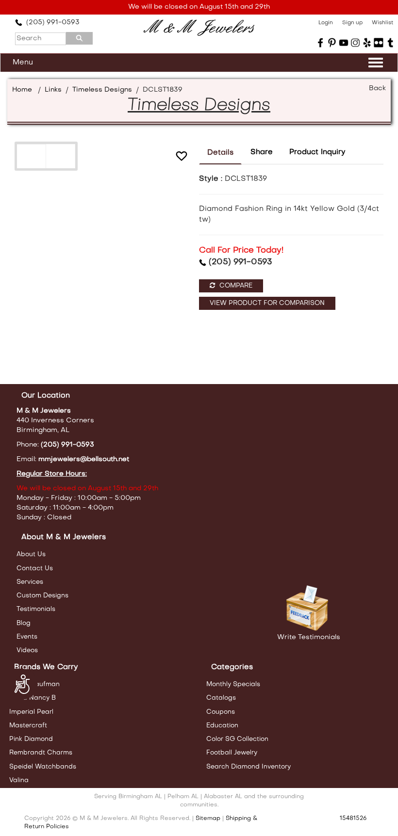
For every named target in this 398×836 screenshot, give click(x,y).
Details (220, 152)
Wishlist (382, 23)
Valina (19, 780)
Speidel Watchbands (42, 767)
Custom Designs (42, 596)
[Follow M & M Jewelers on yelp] (367, 43)
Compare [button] (234, 286)
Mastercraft (28, 726)
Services (30, 582)
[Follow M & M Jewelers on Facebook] (320, 43)
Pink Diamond (31, 739)
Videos (27, 650)
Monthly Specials (233, 684)
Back (377, 88)
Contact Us (35, 568)
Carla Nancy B (32, 698)
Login (325, 23)
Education (222, 726)
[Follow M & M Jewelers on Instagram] (355, 43)
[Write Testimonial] (308, 608)
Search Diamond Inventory (248, 767)
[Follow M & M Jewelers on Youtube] (343, 43)
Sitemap (208, 818)
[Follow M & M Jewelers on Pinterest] (332, 43)
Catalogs (221, 698)
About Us (31, 554)
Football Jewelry (231, 753)
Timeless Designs (102, 90)
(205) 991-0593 (51, 22)
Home (22, 90)
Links (53, 90)
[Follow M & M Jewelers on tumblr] (390, 43)
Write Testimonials (308, 637)
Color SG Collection (237, 739)
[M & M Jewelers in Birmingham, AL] (199, 28)
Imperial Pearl (31, 712)
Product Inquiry (317, 152)
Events (27, 637)
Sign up (352, 23)
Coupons (220, 712)
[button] (181, 157)
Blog (24, 623)
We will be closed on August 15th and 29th (199, 7)
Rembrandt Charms (40, 753)
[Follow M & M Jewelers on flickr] (378, 43)
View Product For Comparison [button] (267, 303)
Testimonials (36, 609)
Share (261, 152)
